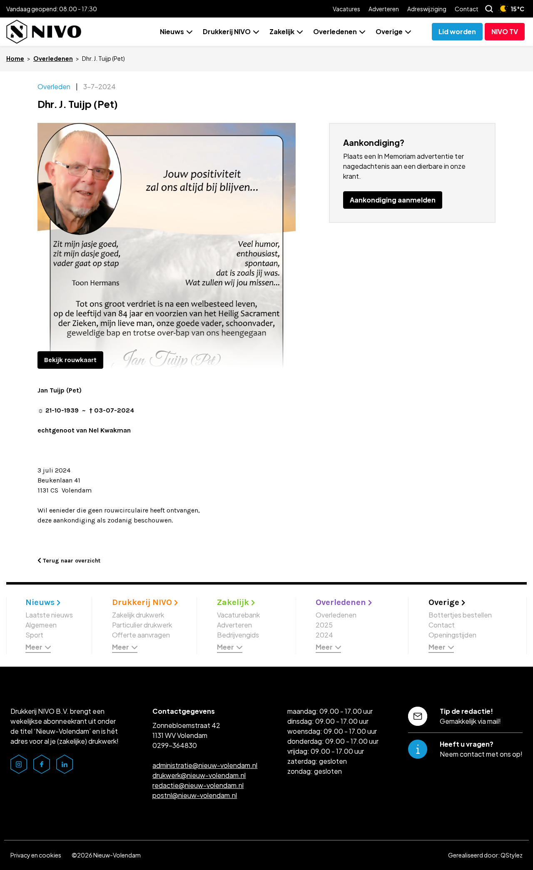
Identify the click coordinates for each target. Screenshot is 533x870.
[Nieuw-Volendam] (43, 32)
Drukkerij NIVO (227, 31)
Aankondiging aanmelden (393, 199)
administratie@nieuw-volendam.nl (204, 765)
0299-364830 (174, 745)
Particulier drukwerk (142, 624)
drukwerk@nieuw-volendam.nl (199, 775)
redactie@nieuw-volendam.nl (198, 785)
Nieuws (172, 31)
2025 (324, 624)
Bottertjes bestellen (460, 614)
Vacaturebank (238, 614)
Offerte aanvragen (141, 634)
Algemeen (41, 624)
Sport (34, 634)
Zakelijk (281, 31)
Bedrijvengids (238, 634)
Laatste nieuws (49, 614)
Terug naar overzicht (70, 560)
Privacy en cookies (35, 855)
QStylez (512, 855)
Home (15, 58)
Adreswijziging (426, 8)
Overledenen (335, 31)
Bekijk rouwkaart (70, 360)
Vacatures (346, 8)
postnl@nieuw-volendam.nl (194, 795)
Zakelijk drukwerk (138, 614)
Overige (389, 31)
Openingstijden (452, 634)
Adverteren (384, 8)
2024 (324, 634)
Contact (466, 8)
